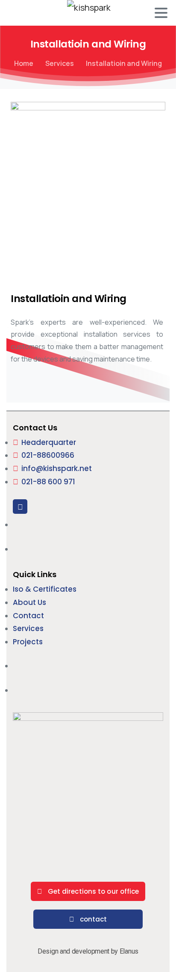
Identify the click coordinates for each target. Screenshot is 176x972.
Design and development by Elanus (88, 951)
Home (23, 63)
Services (59, 63)
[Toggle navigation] (161, 13)
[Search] (15, 13)
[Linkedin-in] (20, 506)
